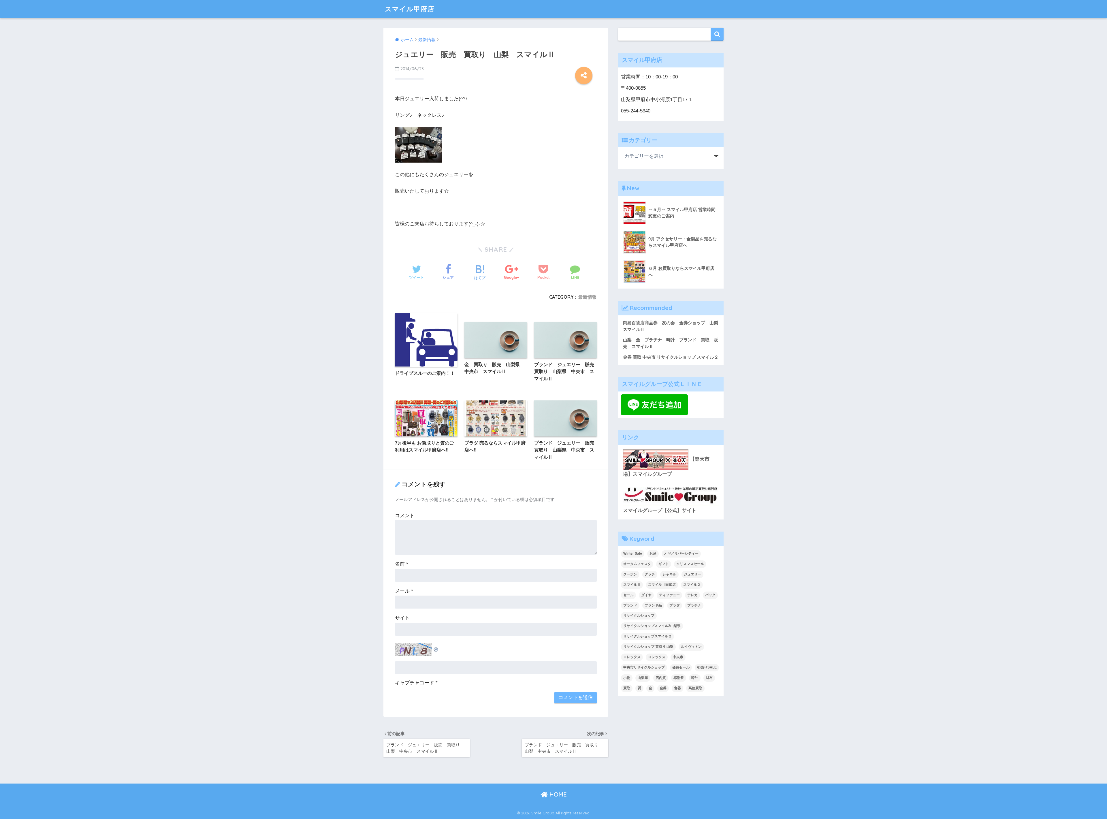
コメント (405, 515)
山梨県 (643, 678)
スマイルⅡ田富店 (662, 585)
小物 (626, 678)
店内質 (661, 678)
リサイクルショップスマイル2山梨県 (652, 626)
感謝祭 (678, 678)
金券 (663, 688)
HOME (557, 794)
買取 (626, 688)
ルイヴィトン (691, 647)
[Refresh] (436, 648)
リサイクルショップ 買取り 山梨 (648, 647)
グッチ (650, 574)
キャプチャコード (414, 683)
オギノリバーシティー (681, 553)
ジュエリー (692, 574)
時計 (694, 678)
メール (404, 591)
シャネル (669, 574)
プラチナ (694, 605)
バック (710, 595)
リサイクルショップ (638, 615)
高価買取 (695, 688)
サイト (402, 618)
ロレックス (632, 657)
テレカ (692, 595)
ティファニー (669, 595)
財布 (709, 678)
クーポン (630, 574)
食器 (677, 688)
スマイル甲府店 (409, 9)
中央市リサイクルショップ (644, 667)
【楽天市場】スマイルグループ (666, 466)
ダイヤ (646, 595)
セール (628, 595)
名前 (401, 564)
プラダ (674, 605)
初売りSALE (707, 667)
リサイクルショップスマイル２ (647, 636)
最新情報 (587, 297)
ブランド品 (653, 605)
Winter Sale (632, 553)
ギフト (663, 564)
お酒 (652, 553)
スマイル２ (692, 585)
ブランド (630, 605)
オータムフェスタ (637, 564)
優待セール (681, 667)
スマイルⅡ (632, 585)
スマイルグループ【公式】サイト (659, 510)
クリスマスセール (690, 564)
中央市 (678, 657)
